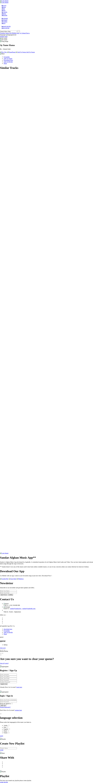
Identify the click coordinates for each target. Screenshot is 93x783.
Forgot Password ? (5, 707)
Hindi (5, 731)
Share (5, 63)
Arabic (6, 725)
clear (1, 648)
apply (1, 736)
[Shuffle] (0, 653)
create (1, 750)
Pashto (6, 733)
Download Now (8, 60)
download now (8, 629)
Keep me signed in (5, 703)
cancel (6, 663)
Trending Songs (4, 33)
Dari (5, 727)
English (6, 729)
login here (19, 687)
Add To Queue (8, 58)
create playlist (4, 782)
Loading (10, 594)
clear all (2, 663)
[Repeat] (2, 653)
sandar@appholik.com (28, 608)
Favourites (7, 57)
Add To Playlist (8, 62)
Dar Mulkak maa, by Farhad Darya (19, 33)
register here (18, 710)
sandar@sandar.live (16, 608)
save (4, 648)
